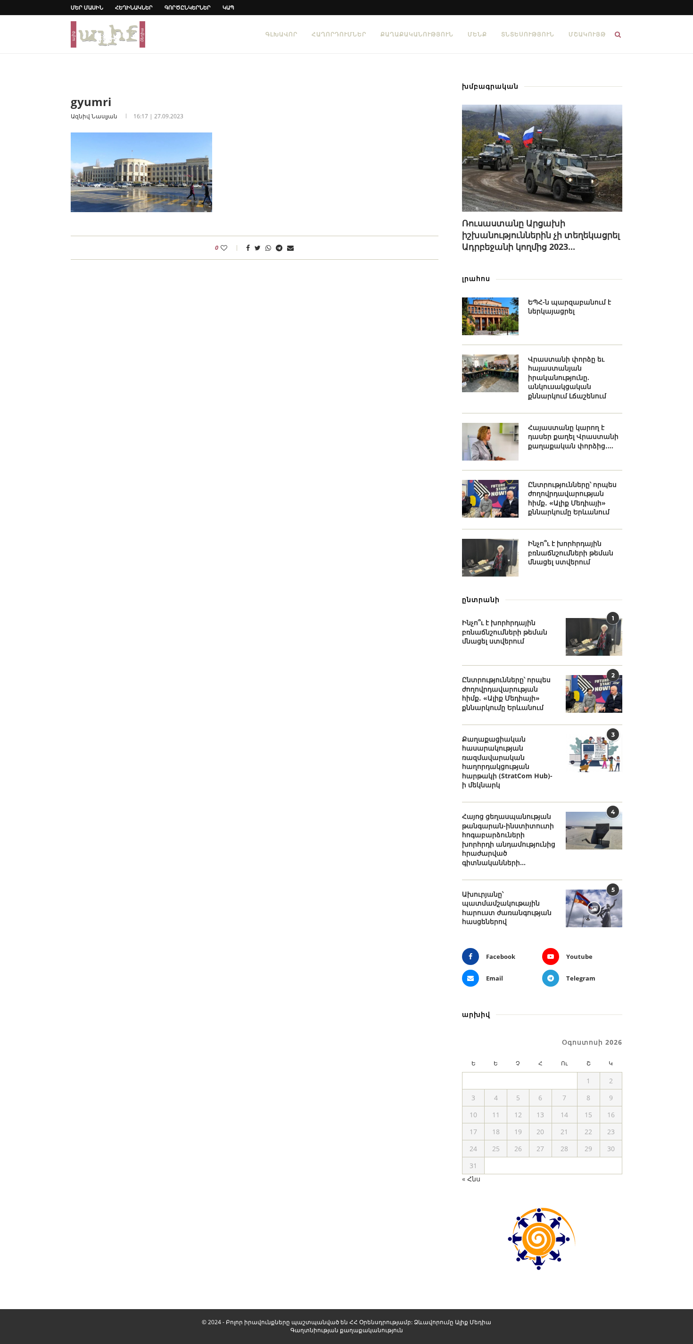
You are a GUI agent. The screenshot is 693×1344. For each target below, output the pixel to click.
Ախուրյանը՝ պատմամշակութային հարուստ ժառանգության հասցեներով (507, 908)
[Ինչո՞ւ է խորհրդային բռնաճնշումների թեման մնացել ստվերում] (490, 558)
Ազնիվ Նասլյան (94, 116)
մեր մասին (87, 7)
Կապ (228, 7)
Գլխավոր (281, 34)
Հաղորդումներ (339, 34)
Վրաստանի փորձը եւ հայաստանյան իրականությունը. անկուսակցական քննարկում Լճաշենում (567, 377)
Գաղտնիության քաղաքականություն (346, 1330)
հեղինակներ (134, 7)
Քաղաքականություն (417, 34)
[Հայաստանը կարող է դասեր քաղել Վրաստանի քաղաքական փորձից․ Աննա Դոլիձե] (490, 442)
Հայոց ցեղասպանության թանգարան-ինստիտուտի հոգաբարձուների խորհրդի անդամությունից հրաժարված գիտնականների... (508, 839)
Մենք (477, 34)
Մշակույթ (587, 34)
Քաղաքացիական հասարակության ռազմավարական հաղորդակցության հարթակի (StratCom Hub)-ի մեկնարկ (507, 762)
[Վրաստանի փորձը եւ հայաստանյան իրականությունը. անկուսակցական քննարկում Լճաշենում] (490, 373)
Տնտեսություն (527, 34)
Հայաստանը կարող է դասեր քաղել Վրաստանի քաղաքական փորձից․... (573, 436)
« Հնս (471, 1178)
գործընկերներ (188, 7)
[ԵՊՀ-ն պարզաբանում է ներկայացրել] (490, 316)
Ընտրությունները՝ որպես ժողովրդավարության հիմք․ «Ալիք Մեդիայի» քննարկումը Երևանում (572, 498)
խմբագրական (490, 86)
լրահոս (476, 278)
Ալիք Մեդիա (473, 1322)
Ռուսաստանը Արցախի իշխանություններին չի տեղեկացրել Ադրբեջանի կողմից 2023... (541, 234)
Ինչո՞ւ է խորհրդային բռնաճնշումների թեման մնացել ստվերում (570, 552)
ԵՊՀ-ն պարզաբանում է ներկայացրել (569, 306)
